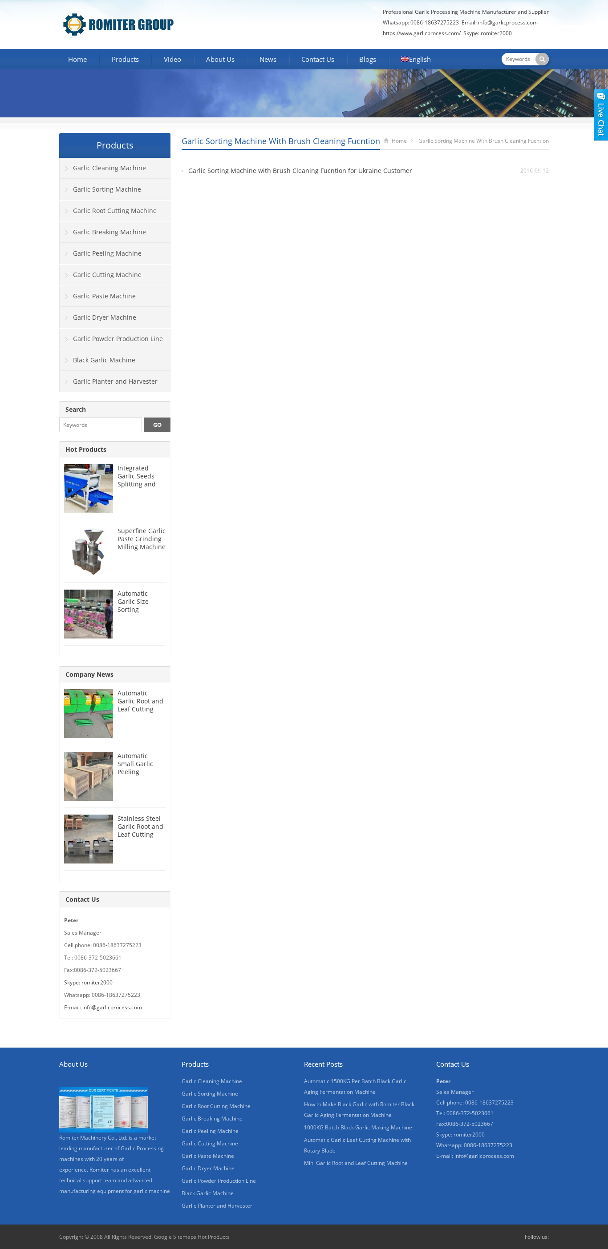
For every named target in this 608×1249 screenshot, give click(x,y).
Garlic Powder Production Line (118, 338)
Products (125, 59)
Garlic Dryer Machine (104, 317)
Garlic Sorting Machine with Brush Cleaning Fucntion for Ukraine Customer (300, 170)
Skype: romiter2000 (487, 33)
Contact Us (317, 59)
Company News (89, 674)
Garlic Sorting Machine (107, 189)
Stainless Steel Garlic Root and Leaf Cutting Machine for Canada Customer (140, 838)
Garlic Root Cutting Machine (115, 210)
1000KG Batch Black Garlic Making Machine (358, 1127)
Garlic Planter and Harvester (115, 381)
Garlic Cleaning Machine (109, 168)
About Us (220, 59)
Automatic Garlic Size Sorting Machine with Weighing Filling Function (141, 613)
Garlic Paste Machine (104, 296)
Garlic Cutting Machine (107, 274)
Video (172, 59)
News (267, 59)
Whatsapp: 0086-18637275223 (421, 22)
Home (77, 59)
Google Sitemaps (175, 1237)
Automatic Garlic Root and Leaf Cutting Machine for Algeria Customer (140, 713)
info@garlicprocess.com (508, 22)
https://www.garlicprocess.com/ (422, 33)
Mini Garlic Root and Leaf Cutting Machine (356, 1163)
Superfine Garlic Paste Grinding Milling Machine (142, 538)
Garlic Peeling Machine (107, 253)
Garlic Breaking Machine (109, 232)
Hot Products (85, 449)
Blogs (367, 59)
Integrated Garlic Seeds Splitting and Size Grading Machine (137, 484)
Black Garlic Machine (104, 360)
